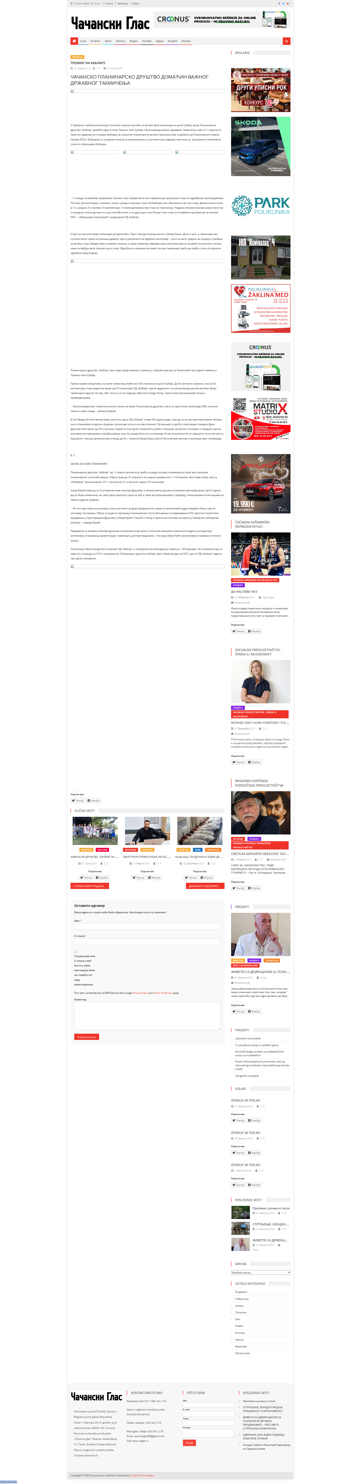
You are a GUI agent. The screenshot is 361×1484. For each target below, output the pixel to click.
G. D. (159, 863)
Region (134, 41)
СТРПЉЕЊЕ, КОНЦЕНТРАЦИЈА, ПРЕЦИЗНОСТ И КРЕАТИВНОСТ (263, 1409)
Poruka (186, 1427)
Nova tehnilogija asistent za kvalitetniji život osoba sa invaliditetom (259, 1053)
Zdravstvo (213, 850)
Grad (83, 41)
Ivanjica (239, 1306)
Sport (108, 41)
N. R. (284, 1229)
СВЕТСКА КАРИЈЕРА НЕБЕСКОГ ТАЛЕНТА (262, 854)
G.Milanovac (242, 1299)
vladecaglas (268, 597)
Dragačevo (241, 1292)
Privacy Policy (140, 993)
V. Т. (98, 68)
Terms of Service (162, 993)
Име (77, 921)
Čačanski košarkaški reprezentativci (252, 524)
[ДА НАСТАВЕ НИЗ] (260, 554)
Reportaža (241, 1346)
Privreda (240, 1333)
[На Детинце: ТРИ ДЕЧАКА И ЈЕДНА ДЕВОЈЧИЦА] (199, 831)
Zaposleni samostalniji (247, 1038)
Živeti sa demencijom (245, 965)
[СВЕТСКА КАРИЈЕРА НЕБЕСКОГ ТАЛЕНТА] (260, 812)
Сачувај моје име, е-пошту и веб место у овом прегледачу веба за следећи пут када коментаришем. (85, 970)
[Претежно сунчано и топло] (240, 1212)
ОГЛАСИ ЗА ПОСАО (245, 1100)
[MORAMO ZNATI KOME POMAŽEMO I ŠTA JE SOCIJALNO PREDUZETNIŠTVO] (260, 681)
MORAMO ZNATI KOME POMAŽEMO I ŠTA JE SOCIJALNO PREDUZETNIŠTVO (280, 722)
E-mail (186, 1409)
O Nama (109, 3)
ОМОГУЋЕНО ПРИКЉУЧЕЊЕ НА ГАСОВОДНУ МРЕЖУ (155, 857)
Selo (237, 1319)
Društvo (95, 41)
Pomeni (186, 41)
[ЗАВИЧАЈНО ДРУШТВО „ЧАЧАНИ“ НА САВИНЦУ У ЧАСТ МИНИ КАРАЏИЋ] (95, 831)
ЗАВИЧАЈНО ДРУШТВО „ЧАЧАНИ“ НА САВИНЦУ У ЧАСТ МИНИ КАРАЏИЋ (113, 857)
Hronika (147, 41)
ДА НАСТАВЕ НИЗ (244, 591)
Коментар (80, 999)
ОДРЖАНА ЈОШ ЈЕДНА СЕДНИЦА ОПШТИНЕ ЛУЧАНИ (263, 1436)
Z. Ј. (106, 863)
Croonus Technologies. (142, 1475)
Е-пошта (80, 936)
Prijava (135, 3)
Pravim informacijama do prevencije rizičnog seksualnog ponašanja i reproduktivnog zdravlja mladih (262, 1065)
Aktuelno (130, 850)
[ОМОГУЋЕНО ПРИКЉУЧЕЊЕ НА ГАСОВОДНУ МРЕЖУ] (147, 831)
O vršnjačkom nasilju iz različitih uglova (256, 1045)
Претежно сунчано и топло (271, 1208)
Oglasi (159, 41)
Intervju (238, 839)
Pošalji (189, 1443)
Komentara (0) (114, 68)
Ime (185, 1400)
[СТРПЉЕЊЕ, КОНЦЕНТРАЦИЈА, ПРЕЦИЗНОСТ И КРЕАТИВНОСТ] (240, 1228)
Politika (239, 1326)
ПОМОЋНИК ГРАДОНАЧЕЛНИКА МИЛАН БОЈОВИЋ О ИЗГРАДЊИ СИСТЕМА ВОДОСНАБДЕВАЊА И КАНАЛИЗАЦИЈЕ (92, 886)
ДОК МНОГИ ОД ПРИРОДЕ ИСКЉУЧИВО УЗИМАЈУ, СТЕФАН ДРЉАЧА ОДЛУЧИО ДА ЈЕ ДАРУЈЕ (206, 886)
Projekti (172, 41)
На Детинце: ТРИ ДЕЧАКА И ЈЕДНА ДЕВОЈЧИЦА (203, 857)
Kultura (120, 41)
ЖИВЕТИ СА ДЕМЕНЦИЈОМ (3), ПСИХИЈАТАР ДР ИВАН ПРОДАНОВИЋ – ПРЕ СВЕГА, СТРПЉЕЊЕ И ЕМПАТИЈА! (262, 1422)
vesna (263, 977)
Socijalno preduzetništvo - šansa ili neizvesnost (258, 652)
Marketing (123, 3)
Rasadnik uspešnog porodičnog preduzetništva (259, 783)
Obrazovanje (242, 1353)
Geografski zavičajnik (247, 1076)
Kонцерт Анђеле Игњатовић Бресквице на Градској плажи (266, 1447)
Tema (186, 1418)
